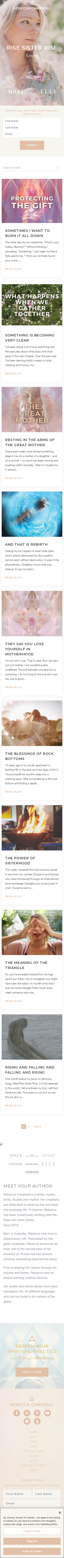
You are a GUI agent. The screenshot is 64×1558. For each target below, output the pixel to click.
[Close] (60, 1512)
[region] (32, 1533)
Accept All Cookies (31, 1551)
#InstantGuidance (33, 1465)
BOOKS (33, 1456)
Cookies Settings (31, 1531)
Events (34, 1470)
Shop (33, 1446)
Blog (33, 1460)
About (33, 1437)
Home (33, 1432)
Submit (32, 145)
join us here (32, 1372)
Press (34, 1441)
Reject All (32, 1541)
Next (37, 1126)
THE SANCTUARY (34, 1451)
